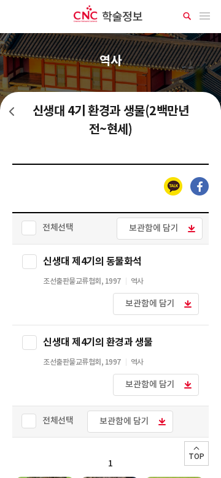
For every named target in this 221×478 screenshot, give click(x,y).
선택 (29, 261)
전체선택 (57, 227)
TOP (196, 456)
